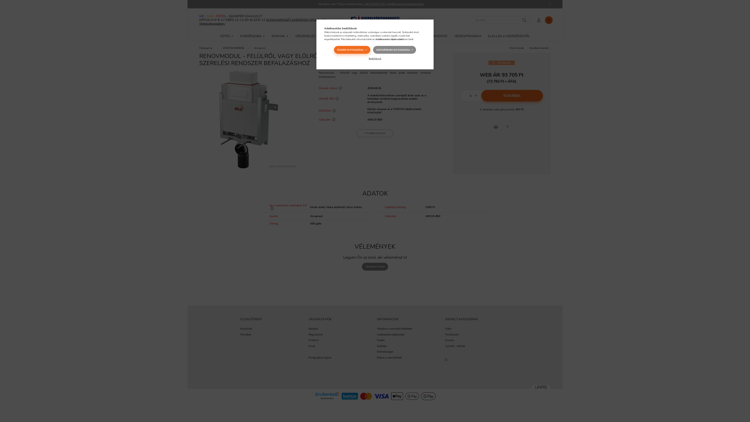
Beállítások (375, 58)
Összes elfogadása (350, 49)
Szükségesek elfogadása (393, 49)
